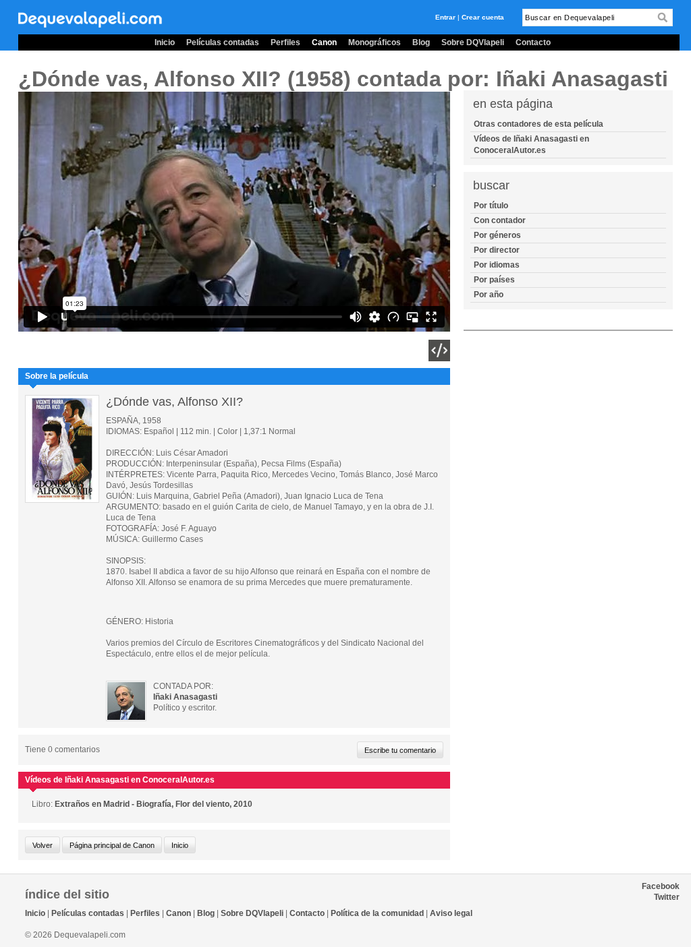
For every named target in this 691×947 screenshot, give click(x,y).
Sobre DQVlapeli (472, 42)
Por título (491, 205)
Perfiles (285, 42)
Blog (421, 42)
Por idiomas (497, 265)
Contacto (533, 42)
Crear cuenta (483, 17)
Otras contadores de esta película (538, 124)
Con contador (500, 220)
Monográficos (374, 42)
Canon (324, 42)
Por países (494, 279)
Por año (488, 294)
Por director (497, 250)
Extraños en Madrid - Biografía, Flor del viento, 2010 (153, 804)
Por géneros (497, 235)
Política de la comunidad (377, 913)
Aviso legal (451, 913)
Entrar (445, 17)
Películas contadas (222, 42)
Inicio (165, 42)
